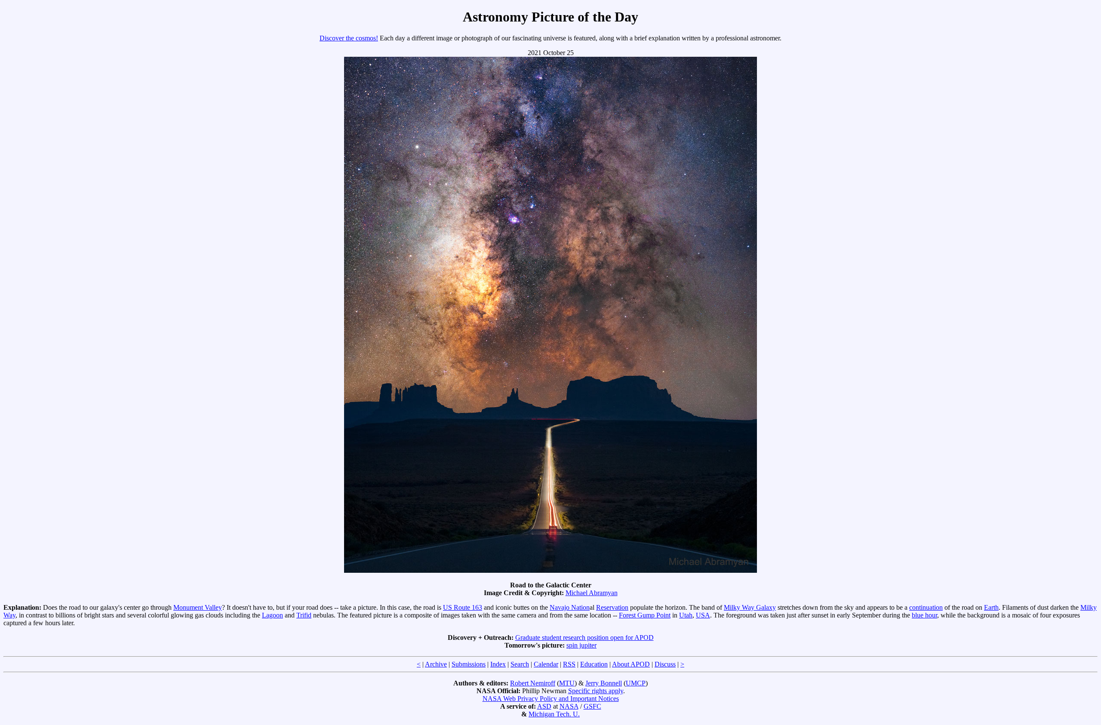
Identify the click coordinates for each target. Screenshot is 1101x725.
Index (498, 664)
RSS (569, 664)
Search (520, 664)
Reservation (612, 607)
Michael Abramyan (592, 592)
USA (703, 615)
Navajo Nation (570, 607)
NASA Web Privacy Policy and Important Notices (551, 698)
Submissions (469, 664)
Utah (685, 615)
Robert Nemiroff (532, 683)
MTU (567, 683)
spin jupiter (581, 645)
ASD (544, 706)
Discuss (665, 664)
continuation (926, 607)
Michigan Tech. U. (554, 714)
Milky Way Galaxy (750, 607)
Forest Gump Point (644, 615)
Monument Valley (197, 607)
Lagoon (272, 615)
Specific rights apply (595, 690)
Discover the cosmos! (349, 38)
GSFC (592, 706)
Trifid (303, 615)
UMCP (636, 683)
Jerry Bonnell (603, 683)
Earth (991, 607)
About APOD (631, 664)
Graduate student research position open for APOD (584, 637)
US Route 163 (462, 607)
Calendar (546, 664)
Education (594, 664)
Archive (436, 664)
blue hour (924, 615)
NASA (569, 706)
